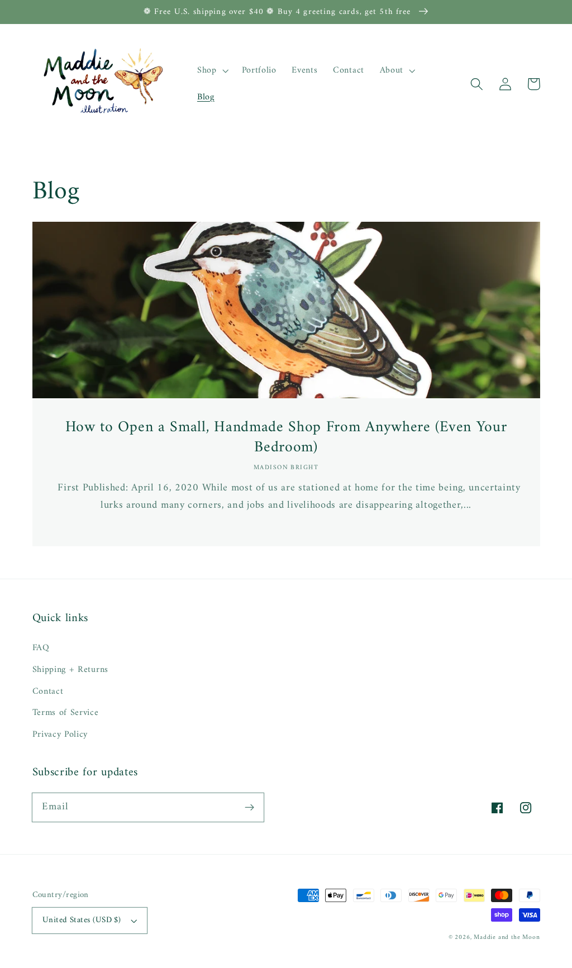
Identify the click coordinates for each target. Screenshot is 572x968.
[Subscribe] (249, 807)
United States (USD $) (81, 920)
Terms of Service (65, 713)
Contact (48, 691)
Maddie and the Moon (507, 937)
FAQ (41, 648)
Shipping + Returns (70, 670)
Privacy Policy (60, 734)
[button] (477, 84)
